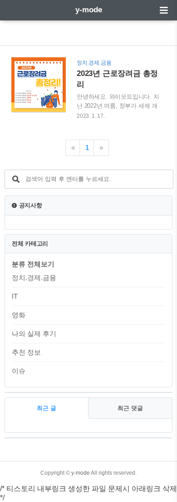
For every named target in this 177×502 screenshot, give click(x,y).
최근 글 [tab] (46, 408)
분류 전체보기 (33, 264)
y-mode (88, 9)
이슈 (18, 371)
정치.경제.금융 (34, 277)
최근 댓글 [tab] (130, 408)
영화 (18, 315)
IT (15, 296)
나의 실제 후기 (34, 333)
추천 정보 (26, 352)
